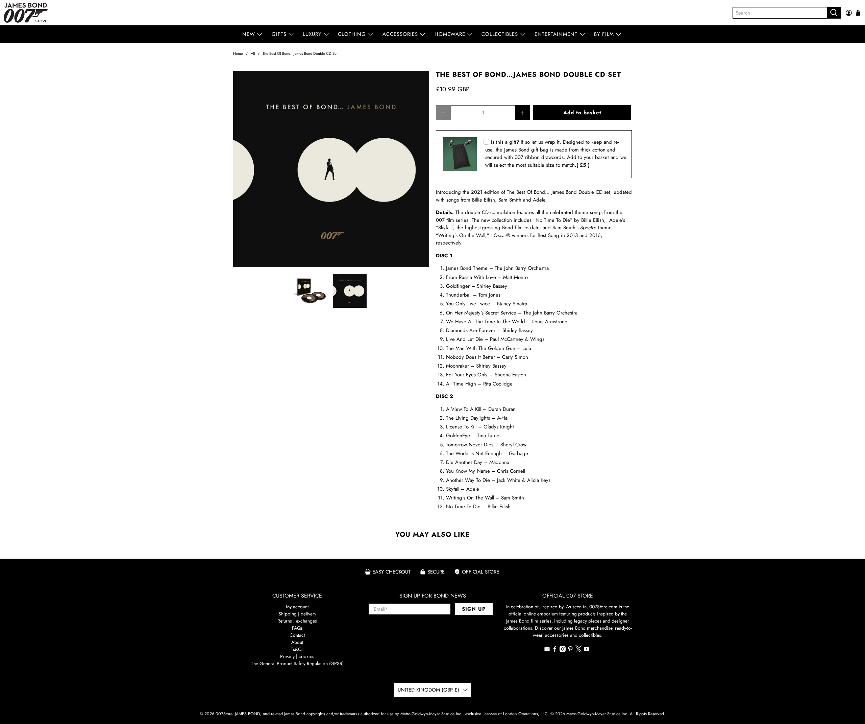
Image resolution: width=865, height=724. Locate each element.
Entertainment (556, 34)
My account (297, 606)
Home (238, 53)
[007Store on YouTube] (587, 650)
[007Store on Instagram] (563, 650)
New (248, 34)
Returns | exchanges (297, 620)
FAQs (297, 628)
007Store (224, 714)
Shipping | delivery (297, 613)
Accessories (400, 34)
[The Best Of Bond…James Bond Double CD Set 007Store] (331, 169)
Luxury (312, 34)
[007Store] (26, 13)
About (297, 642)
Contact (297, 635)
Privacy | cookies (297, 656)
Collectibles (499, 34)
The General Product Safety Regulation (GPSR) (297, 663)
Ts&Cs (297, 649)
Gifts (279, 34)
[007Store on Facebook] (555, 650)
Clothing (352, 34)
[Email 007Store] (547, 650)
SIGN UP (474, 609)
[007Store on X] (578, 650)
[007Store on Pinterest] (570, 650)
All (253, 53)
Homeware (450, 34)
